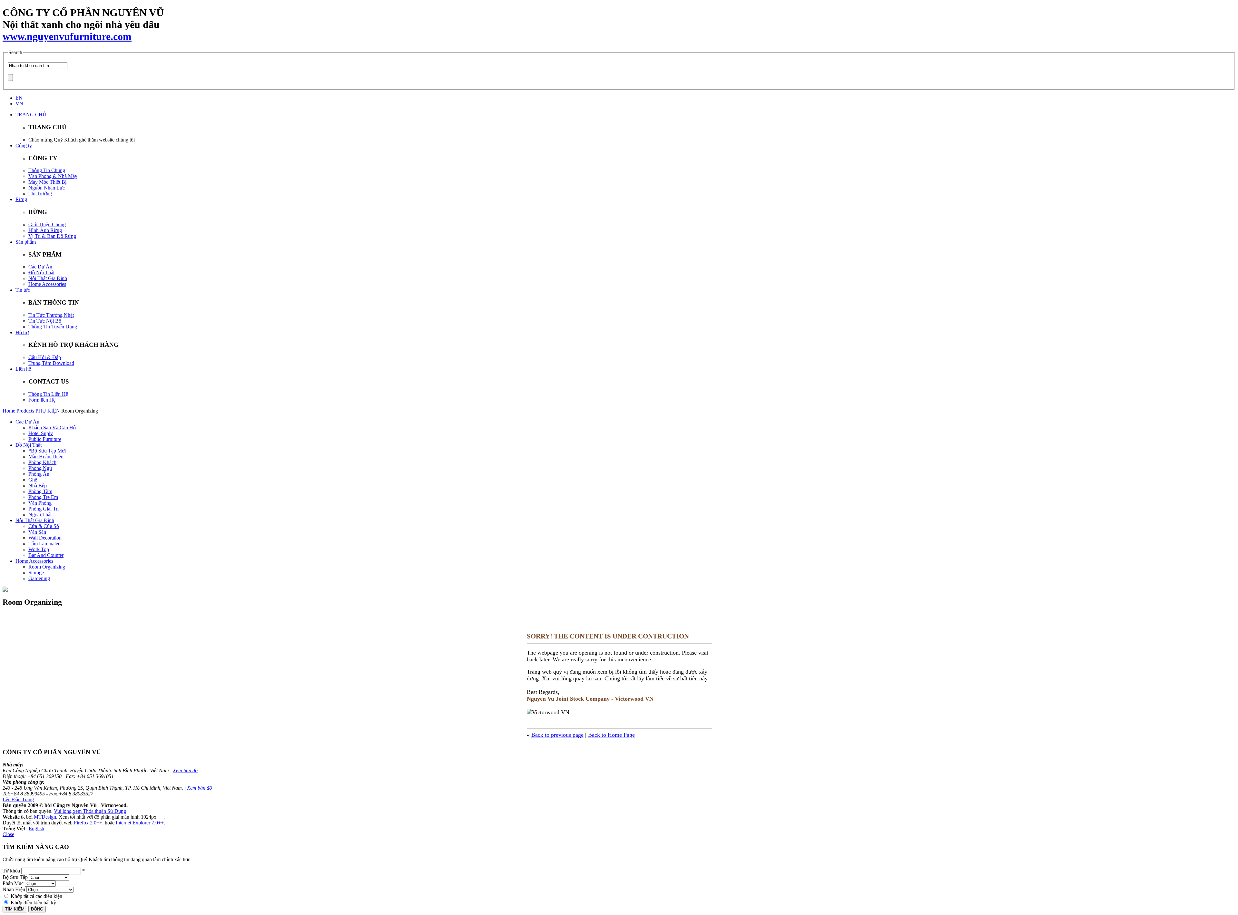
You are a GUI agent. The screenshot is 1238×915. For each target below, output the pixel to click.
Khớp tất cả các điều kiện (36, 896)
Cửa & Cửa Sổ (43, 526)
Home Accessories (47, 284)
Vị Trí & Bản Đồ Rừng (52, 236)
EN (19, 98)
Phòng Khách (42, 462)
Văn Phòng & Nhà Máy (52, 176)
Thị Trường (40, 193)
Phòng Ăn (38, 474)
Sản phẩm (25, 242)
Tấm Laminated (44, 543)
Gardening (39, 578)
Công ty (23, 145)
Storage (36, 572)
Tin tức (22, 290)
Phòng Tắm (40, 491)
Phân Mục (13, 883)
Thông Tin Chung (46, 170)
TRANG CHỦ (30, 114)
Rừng (21, 199)
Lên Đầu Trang (18, 799)
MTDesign (45, 817)
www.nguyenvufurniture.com (67, 36)
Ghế (32, 479)
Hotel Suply (40, 433)
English (36, 828)
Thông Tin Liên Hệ (48, 394)
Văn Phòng (40, 503)
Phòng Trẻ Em (43, 497)
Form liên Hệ (41, 400)
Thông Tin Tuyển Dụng (52, 326)
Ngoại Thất (40, 514)
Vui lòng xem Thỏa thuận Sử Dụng (90, 811)
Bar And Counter (46, 555)
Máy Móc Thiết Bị (47, 182)
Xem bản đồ (185, 770)
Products (25, 411)
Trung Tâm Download (51, 363)
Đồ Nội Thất (41, 272)
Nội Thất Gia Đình (47, 278)
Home (9, 411)
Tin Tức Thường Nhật (51, 315)
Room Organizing (46, 566)
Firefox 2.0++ (88, 822)
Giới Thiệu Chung (47, 224)
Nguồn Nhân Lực (46, 187)
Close (8, 834)
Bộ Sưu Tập (15, 877)
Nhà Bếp (37, 485)
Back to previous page (557, 735)
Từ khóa (11, 870)
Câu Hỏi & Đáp (44, 357)
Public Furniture (44, 439)
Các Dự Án (40, 266)
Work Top (38, 549)
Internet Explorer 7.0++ (140, 822)
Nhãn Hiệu (14, 889)
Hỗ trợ (22, 332)
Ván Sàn (37, 532)
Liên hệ (23, 369)
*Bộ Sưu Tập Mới (47, 450)
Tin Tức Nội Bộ (44, 321)
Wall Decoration (45, 537)
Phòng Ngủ (40, 468)
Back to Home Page (611, 735)
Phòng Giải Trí (43, 508)
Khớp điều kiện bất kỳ (33, 902)
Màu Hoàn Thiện (46, 456)
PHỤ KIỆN (47, 411)
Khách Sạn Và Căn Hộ (52, 427)
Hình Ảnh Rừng (45, 230)
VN (19, 103)
